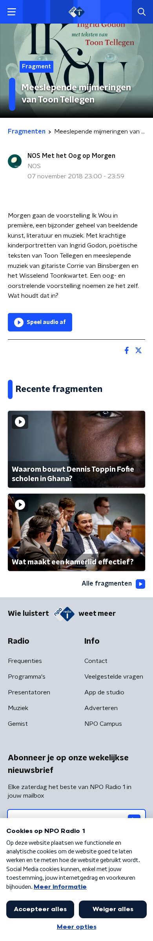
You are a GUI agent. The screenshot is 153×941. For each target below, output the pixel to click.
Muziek (18, 708)
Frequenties (25, 661)
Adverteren (101, 708)
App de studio (104, 692)
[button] (11, 12)
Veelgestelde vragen (113, 677)
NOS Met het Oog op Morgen (71, 156)
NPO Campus (103, 724)
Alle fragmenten (107, 583)
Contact (95, 661)
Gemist (18, 724)
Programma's (27, 677)
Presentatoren (29, 692)
